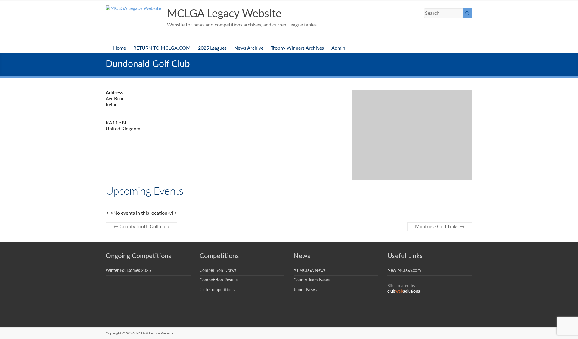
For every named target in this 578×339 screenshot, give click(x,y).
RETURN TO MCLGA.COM (162, 48)
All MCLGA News (309, 271)
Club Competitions (217, 290)
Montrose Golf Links (440, 226)
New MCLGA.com (404, 271)
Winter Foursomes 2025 (128, 271)
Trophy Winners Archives (297, 48)
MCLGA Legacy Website (224, 13)
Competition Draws (218, 271)
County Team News (312, 280)
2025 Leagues (212, 48)
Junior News (305, 290)
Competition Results (219, 280)
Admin (338, 48)
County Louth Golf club (141, 226)
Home (119, 48)
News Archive (248, 48)
